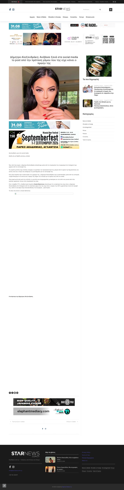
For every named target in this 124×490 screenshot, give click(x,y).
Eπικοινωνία (90, 17)
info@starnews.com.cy (15, 470)
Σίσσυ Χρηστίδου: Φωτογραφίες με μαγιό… (67, 468)
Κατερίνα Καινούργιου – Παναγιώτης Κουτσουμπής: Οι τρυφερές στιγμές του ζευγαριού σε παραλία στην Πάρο (104, 91)
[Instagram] (13, 9)
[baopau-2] (99, 66)
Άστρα (81, 17)
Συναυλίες (73, 17)
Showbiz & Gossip (54, 17)
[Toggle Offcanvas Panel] (110, 9)
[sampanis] (44, 125)
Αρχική (32, 17)
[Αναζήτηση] (100, 9)
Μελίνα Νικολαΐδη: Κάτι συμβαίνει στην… (67, 459)
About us (84, 460)
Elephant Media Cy (67, 487)
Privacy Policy (86, 452)
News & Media (41, 17)
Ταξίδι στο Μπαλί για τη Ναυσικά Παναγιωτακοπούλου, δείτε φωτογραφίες (103, 105)
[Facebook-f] (10, 9)
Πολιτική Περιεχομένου (88, 458)
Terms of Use (86, 455)
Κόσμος (65, 17)
